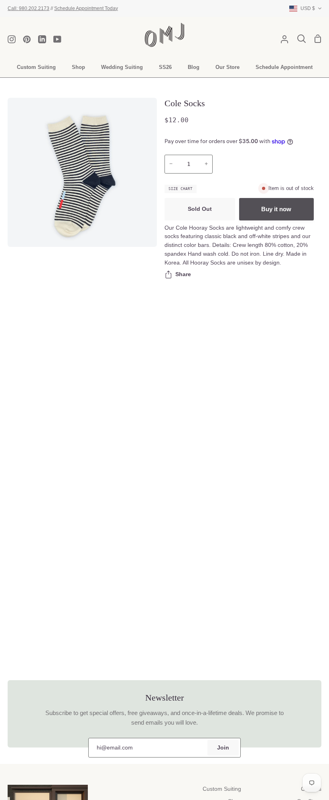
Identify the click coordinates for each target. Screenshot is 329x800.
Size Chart (181, 189)
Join (223, 748)
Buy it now (276, 209)
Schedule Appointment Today (86, 8)
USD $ (308, 8)
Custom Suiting (222, 789)
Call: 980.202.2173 (28, 8)
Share (183, 274)
